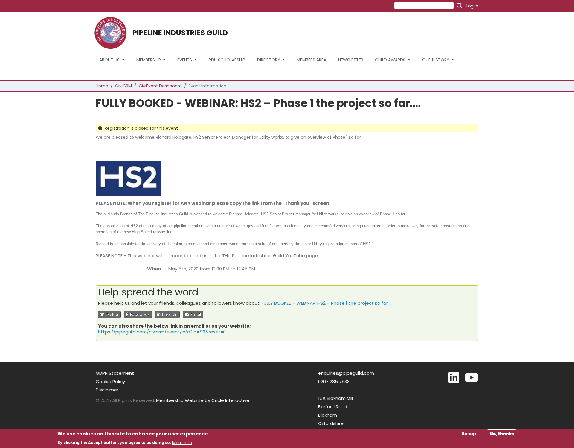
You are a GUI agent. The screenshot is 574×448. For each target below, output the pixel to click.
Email (195, 314)
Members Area (311, 60)
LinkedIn (169, 314)
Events (185, 60)
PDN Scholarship (227, 60)
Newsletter (350, 60)
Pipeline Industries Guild (180, 33)
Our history (436, 60)
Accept (470, 434)
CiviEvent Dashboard (160, 86)
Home (102, 86)
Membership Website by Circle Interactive (202, 400)
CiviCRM (123, 86)
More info (182, 442)
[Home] (112, 33)
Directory (269, 60)
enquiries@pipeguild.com (346, 373)
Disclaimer (107, 390)
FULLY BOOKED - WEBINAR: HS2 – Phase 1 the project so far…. (326, 303)
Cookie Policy (110, 381)
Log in (472, 6)
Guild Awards (391, 60)
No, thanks (501, 434)
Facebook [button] (139, 314)
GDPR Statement (115, 373)
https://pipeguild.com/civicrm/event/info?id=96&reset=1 (162, 332)
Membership (149, 60)
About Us (110, 60)
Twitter (111, 314)
